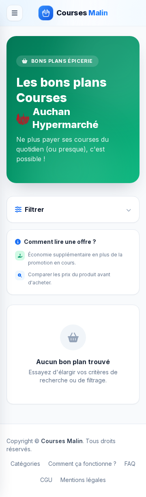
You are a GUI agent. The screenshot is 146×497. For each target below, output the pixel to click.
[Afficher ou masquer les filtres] (128, 209)
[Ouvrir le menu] (14, 13)
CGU (46, 479)
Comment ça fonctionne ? (82, 463)
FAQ (130, 463)
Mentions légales (83, 479)
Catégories (25, 463)
